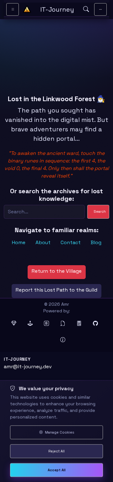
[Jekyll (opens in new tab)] (32, 324)
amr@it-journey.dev (28, 366)
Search (100, 211)
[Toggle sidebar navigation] (12, 9)
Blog (96, 242)
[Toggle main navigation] (100, 9)
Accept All (57, 470)
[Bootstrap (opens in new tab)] (48, 324)
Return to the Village (57, 271)
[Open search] (86, 9)
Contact (71, 242)
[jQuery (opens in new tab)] (65, 324)
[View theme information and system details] (65, 340)
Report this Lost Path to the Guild (56, 290)
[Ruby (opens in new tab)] (16, 324)
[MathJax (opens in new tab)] (81, 324)
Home (18, 242)
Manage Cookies (59, 432)
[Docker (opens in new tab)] (48, 340)
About (43, 242)
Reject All (56, 451)
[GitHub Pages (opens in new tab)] (97, 324)
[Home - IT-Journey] (27, 9)
